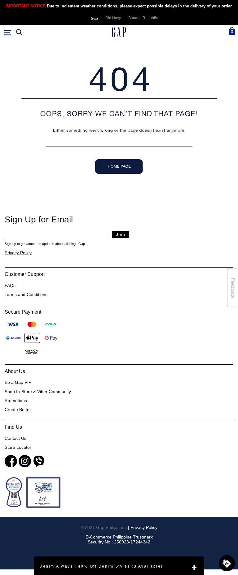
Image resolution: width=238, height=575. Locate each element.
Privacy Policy (18, 252)
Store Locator (18, 447)
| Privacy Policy (142, 527)
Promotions (16, 400)
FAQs (10, 285)
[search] (19, 32)
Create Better (18, 409)
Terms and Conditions (26, 294)
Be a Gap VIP (18, 382)
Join (120, 234)
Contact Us (15, 438)
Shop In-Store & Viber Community (38, 391)
